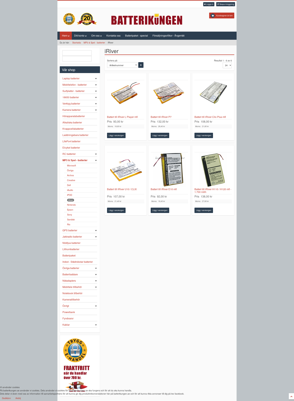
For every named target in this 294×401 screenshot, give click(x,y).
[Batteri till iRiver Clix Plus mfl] (213, 98)
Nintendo (71, 204)
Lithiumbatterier (70, 249)
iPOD (69, 194)
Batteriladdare (70, 274)
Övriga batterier (70, 268)
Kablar (66, 324)
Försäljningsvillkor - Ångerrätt (168, 35)
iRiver (70, 200)
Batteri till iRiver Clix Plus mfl (210, 117)
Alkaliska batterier (72, 122)
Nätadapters (69, 280)
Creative (71, 180)
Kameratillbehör (71, 299)
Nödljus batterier (71, 243)
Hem (64, 35)
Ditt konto (79, 35)
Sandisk (71, 219)
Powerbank (68, 312)
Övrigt (65, 306)
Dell (69, 185)
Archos (70, 175)
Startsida (76, 42)
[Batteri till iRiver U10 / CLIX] (125, 170)
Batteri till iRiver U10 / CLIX (122, 189)
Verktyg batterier (71, 103)
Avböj (18, 398)
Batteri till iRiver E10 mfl (164, 189)
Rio (68, 224)
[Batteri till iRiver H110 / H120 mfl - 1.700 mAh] (213, 170)
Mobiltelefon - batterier (74, 84)
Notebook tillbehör (72, 293)
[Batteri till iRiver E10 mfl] (169, 170)
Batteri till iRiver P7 (161, 117)
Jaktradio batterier (72, 236)
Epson (70, 209)
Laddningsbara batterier (75, 135)
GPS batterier (69, 230)
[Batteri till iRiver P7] (169, 98)
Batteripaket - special (136, 35)
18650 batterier (70, 97)
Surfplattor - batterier (73, 91)
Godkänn (6, 398)
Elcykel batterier (71, 147)
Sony (69, 214)
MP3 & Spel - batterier (94, 42)
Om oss (95, 35)
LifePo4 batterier (71, 141)
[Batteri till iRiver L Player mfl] (125, 98)
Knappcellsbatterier (73, 128)
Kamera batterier (71, 110)
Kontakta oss (113, 35)
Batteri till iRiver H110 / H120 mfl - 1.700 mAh (212, 190)
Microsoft (71, 165)
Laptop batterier (70, 78)
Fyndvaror (68, 318)
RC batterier (69, 154)
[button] (208, 4)
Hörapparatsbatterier (73, 116)
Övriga (70, 170)
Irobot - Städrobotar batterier (77, 261)
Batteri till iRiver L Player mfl (122, 117)
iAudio (70, 190)
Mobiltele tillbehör (72, 287)
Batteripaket (68, 255)
